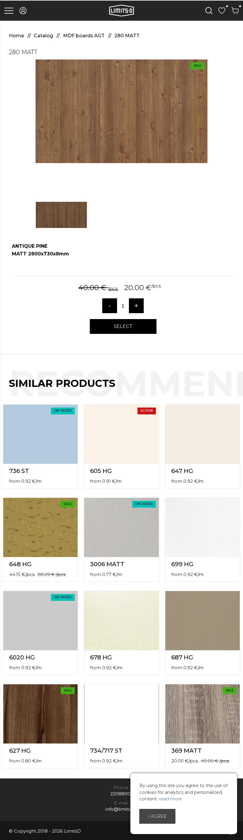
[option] (121, 111)
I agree (157, 816)
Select (123, 326)
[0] (222, 10)
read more (170, 799)
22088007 (121, 793)
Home (17, 35)
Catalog (44, 35)
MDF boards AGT (84, 35)
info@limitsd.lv (121, 809)
